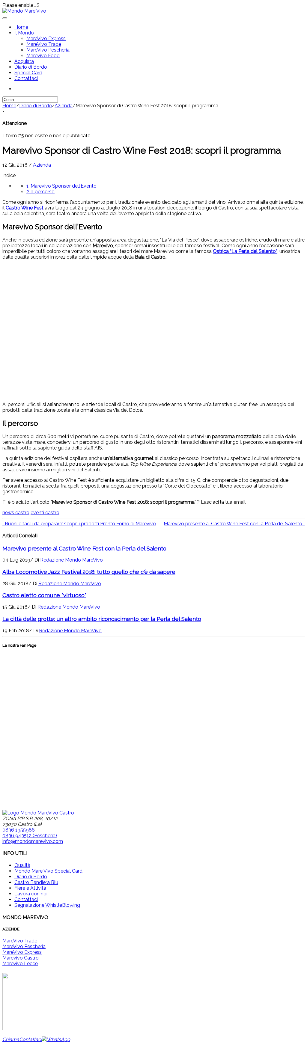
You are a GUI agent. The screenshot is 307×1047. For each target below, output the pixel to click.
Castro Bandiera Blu (36, 882)
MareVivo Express (46, 38)
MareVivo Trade (43, 44)
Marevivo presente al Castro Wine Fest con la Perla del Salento (84, 548)
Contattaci (26, 78)
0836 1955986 (18, 830)
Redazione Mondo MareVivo (71, 560)
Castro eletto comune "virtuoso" (44, 595)
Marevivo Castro (20, 958)
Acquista (24, 61)
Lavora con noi (30, 894)
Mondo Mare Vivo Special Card (48, 871)
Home (21, 27)
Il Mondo (24, 33)
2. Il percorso (40, 191)
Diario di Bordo (30, 67)
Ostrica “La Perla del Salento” (245, 251)
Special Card (28, 73)
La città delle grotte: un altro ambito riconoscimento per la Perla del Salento (101, 618)
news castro (15, 512)
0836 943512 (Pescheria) (29, 835)
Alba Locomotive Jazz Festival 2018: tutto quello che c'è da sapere (88, 571)
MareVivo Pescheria (48, 50)
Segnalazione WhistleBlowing (47, 905)
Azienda (64, 105)
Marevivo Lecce (20, 963)
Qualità (22, 865)
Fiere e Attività (30, 888)
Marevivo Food (43, 55)
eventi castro (45, 512)
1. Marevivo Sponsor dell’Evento (61, 186)
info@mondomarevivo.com (32, 841)
